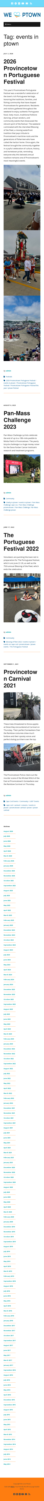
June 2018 (7, 1296)
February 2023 (9, 1039)
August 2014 (8, 1449)
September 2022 (10, 1064)
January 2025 (8, 925)
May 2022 (7, 1083)
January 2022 (8, 1103)
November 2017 (9, 1331)
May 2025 (7, 905)
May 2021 (7, 1143)
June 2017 (7, 1350)
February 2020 (9, 1217)
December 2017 (9, 1326)
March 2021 (8, 1153)
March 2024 (8, 975)
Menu (9, 24)
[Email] (27, 3)
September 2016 (10, 1370)
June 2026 (7, 841)
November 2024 (9, 935)
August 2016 (8, 1375)
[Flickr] (19, 3)
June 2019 (7, 1256)
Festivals (9, 377)
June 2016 (7, 1385)
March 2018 (8, 1311)
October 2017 (9, 1335)
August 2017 (8, 1345)
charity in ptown (12, 502)
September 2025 (10, 886)
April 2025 (7, 910)
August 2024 (8, 950)
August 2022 (8, 1069)
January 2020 (8, 1222)
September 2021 (10, 1123)
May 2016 (7, 1390)
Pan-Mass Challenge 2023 (17, 419)
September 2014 (10, 1444)
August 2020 (8, 1187)
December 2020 (9, 1167)
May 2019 (7, 1261)
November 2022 (9, 1054)
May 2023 (7, 1024)
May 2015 (7, 1424)
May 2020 (7, 1202)
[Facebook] (12, 3)
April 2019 (7, 1266)
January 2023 (8, 1044)
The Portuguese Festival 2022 (21, 541)
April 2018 (7, 1306)
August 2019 (8, 1246)
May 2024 (7, 965)
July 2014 (7, 1454)
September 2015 (10, 1405)
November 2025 (9, 876)
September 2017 (10, 1340)
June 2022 (7, 1078)
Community (10, 498)
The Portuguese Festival (19, 647)
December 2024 (9, 930)
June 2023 (7, 1019)
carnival (17, 805)
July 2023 (7, 1014)
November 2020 (9, 1172)
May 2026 (7, 846)
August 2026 (8, 831)
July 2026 (7, 836)
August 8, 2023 (10, 405)
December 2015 (9, 1400)
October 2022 (9, 1059)
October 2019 (9, 1237)
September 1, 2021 (11, 664)
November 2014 (9, 1439)
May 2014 (7, 1464)
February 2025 (9, 920)
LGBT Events (34, 801)
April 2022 (7, 1088)
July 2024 (7, 955)
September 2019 (10, 1242)
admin (8, 371)
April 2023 (7, 1029)
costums (24, 805)
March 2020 (8, 1212)
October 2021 (9, 1118)
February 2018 (9, 1316)
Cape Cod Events (12, 801)
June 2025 (7, 900)
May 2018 (7, 1301)
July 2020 (7, 1192)
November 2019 (9, 1232)
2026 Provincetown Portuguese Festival (22, 71)
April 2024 (7, 970)
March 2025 (8, 915)
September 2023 (10, 1004)
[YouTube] (23, 3)
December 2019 (9, 1227)
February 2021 (9, 1157)
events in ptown (9, 383)
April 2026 (7, 851)
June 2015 (7, 1419)
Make (13, 1487)
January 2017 (8, 1365)
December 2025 (9, 871)
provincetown (24, 644)
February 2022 (9, 1098)
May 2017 (7, 1355)
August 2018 (8, 1286)
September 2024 (10, 945)
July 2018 (7, 1291)
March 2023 (8, 1034)
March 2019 (8, 1271)
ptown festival (13, 388)
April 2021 (7, 1148)
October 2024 (9, 940)
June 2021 (7, 1138)
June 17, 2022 (9, 527)
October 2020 (9, 1177)
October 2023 (9, 999)
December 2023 (9, 989)
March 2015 (8, 1434)
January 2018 (8, 1321)
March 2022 (8, 1093)
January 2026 (8, 866)
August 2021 (8, 1128)
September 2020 (10, 1182)
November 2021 (9, 1113)
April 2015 (7, 1429)
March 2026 (8, 856)
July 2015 (7, 1415)
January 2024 (8, 984)
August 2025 (8, 891)
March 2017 (8, 1360)
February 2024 (9, 979)
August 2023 (8, 1009)
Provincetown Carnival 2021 (20, 678)
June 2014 (7, 1459)
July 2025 (7, 895)
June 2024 (7, 960)
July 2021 (7, 1133)
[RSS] (31, 3)
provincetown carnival (18, 808)
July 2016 (7, 1380)
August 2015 (8, 1410)
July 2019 (7, 1251)
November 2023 (9, 994)
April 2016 (7, 1395)
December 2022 (9, 1049)
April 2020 (7, 1207)
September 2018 (10, 1281)
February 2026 (9, 861)
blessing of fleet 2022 (14, 642)
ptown (29, 808)
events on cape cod (11, 644)
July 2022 (7, 1073)
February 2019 (9, 1276)
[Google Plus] (15, 3)
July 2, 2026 (8, 54)
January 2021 (8, 1162)
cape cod (9, 805)
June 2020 (7, 1197)
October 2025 (9, 881)
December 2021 (9, 1108)
